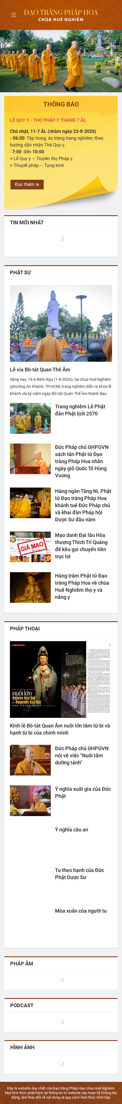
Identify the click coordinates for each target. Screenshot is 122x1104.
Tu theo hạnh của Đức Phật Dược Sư (79, 873)
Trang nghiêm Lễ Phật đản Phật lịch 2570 (80, 410)
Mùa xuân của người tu (81, 911)
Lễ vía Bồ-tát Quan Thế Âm (40, 370)
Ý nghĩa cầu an (71, 830)
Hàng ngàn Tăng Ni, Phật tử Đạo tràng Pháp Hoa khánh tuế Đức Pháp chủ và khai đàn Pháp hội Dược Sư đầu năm (83, 505)
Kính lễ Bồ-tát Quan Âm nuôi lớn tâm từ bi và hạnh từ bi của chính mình (60, 729)
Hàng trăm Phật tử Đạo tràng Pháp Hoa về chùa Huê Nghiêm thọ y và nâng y (82, 586)
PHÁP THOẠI (25, 629)
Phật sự (20, 272)
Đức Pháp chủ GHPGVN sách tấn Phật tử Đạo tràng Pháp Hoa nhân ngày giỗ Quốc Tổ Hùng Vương (82, 461)
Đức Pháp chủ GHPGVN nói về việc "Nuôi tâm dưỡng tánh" (82, 755)
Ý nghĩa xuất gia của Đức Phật (83, 792)
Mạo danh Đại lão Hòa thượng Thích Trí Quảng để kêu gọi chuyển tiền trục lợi (81, 545)
